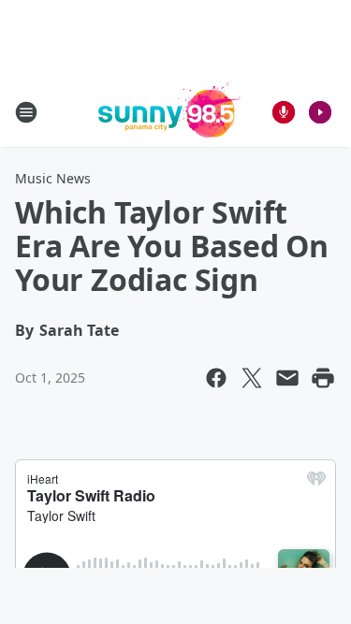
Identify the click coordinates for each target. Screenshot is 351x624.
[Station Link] (169, 111)
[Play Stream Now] (320, 112)
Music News (53, 178)
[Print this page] (323, 378)
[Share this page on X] (252, 378)
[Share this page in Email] (287, 378)
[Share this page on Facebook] (216, 378)
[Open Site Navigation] (26, 112)
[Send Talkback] (283, 112)
